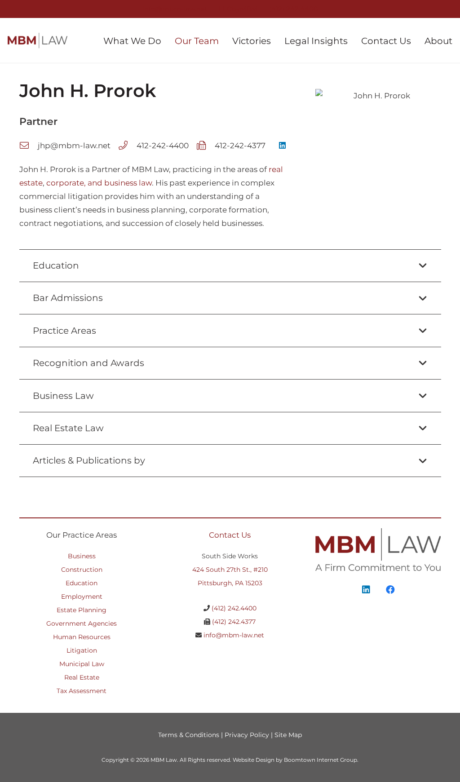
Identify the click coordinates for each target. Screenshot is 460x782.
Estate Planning (81, 610)
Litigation (81, 650)
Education (81, 583)
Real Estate (81, 677)
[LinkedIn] (282, 145)
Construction (81, 570)
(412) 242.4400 (234, 608)
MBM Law (163, 759)
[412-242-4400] (127, 145)
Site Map (288, 735)
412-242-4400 (163, 145)
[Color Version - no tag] (37, 41)
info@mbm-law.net (233, 635)
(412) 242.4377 (234, 622)
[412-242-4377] (205, 145)
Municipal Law (81, 664)
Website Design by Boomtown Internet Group (295, 759)
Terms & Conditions (188, 735)
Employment (81, 596)
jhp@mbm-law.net (74, 145)
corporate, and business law (99, 182)
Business (82, 556)
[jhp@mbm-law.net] (28, 145)
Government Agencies (81, 623)
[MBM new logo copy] (378, 549)
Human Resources (82, 637)
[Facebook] (390, 590)
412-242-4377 (240, 145)
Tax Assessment (81, 691)
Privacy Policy (247, 735)
